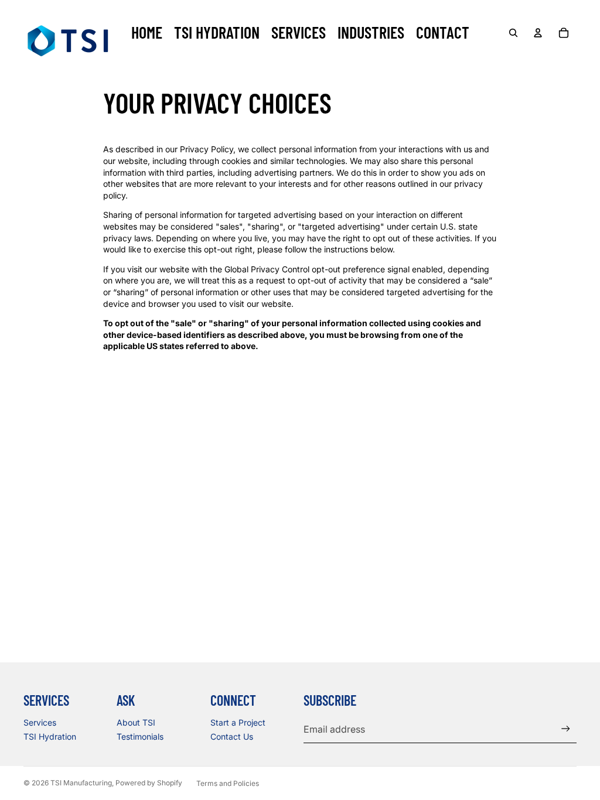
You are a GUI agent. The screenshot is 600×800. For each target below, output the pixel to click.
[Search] (513, 33)
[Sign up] (566, 729)
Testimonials (140, 736)
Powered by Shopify (148, 782)
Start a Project (237, 722)
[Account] (538, 33)
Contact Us (231, 736)
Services (39, 722)
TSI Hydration (49, 736)
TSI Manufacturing (81, 782)
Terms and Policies (227, 783)
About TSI (136, 722)
